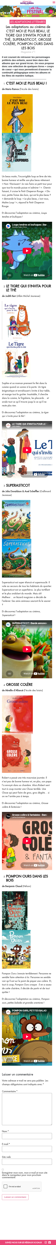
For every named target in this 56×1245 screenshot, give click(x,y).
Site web (6, 1157)
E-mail (6, 1144)
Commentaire (9, 1091)
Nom (5, 1131)
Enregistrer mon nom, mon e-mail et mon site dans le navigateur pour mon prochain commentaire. (24, 1175)
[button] (54, 2)
